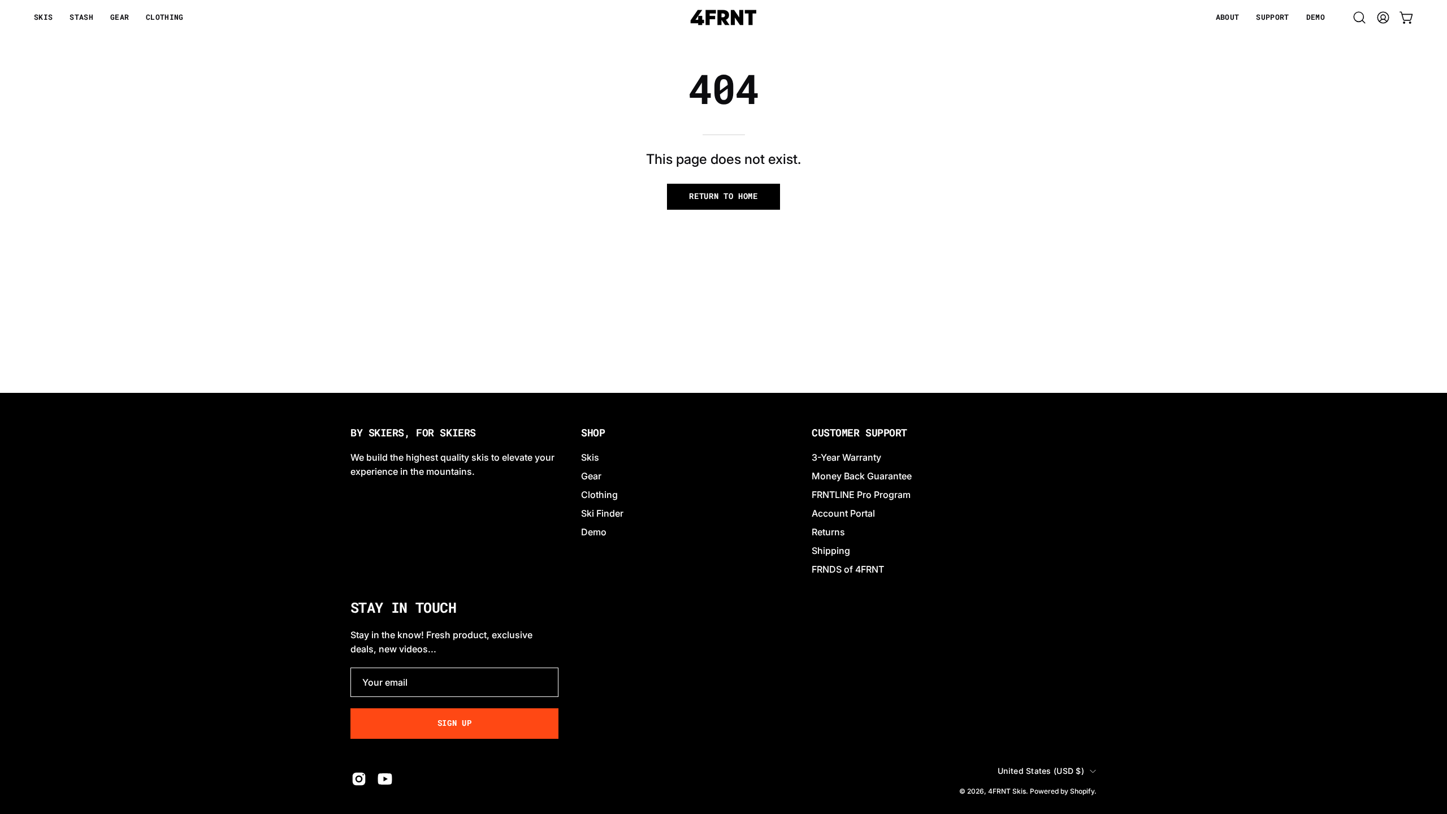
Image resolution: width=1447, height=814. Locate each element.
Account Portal (843, 513)
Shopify (1082, 791)
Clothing (599, 494)
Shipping (831, 550)
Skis (590, 457)
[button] (1227, 17)
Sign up (454, 723)
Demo (593, 532)
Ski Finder (602, 513)
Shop (593, 433)
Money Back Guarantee (862, 476)
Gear (591, 476)
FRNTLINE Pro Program (861, 494)
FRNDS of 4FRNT (848, 569)
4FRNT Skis (1007, 791)
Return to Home (723, 196)
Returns (828, 532)
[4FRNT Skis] (723, 17)
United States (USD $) (1041, 771)
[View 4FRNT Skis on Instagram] (358, 778)
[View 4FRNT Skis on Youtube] (384, 778)
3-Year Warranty (846, 457)
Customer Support (859, 433)
